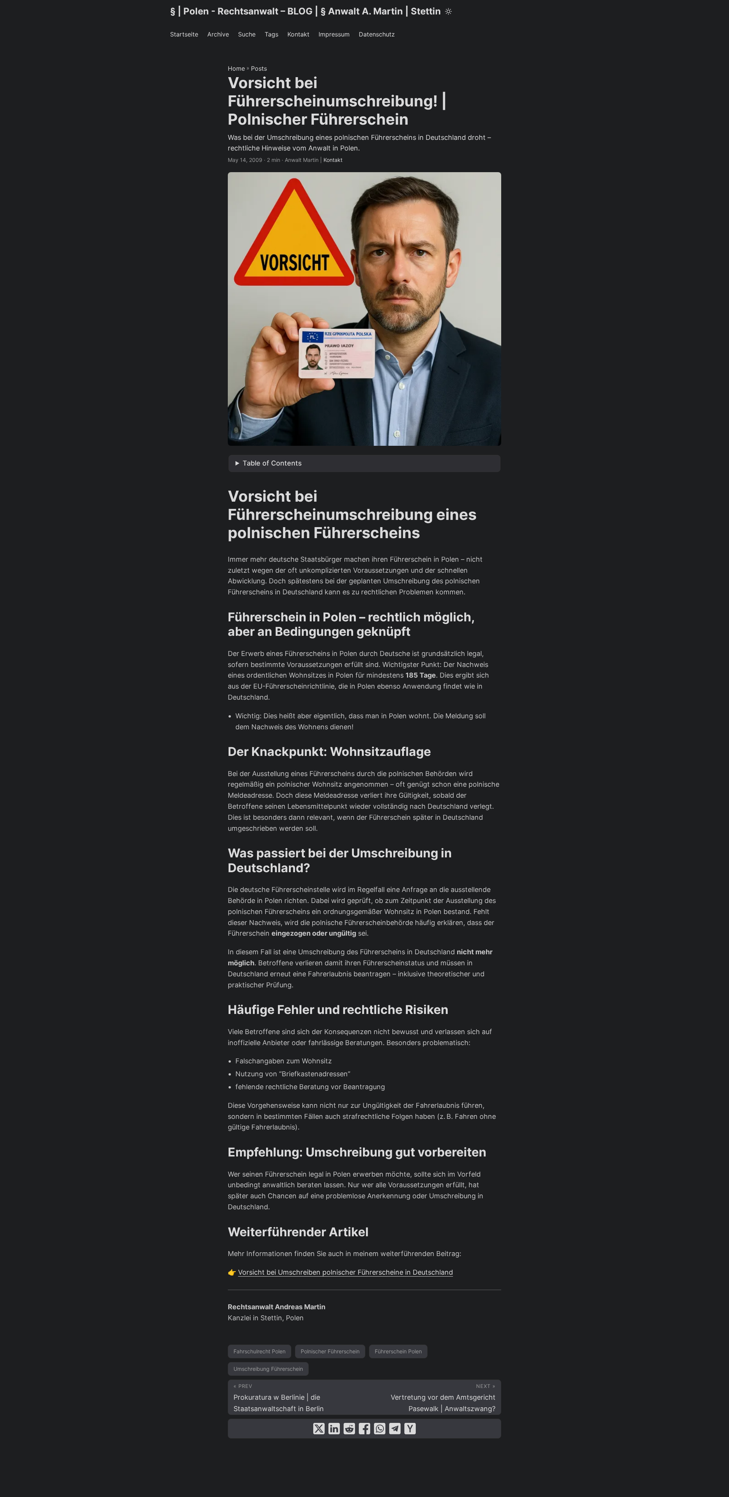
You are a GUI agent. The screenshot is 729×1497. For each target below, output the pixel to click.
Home (236, 68)
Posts (259, 68)
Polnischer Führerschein (330, 1351)
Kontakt (332, 160)
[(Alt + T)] (448, 11)
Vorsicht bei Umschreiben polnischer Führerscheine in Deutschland (345, 1272)
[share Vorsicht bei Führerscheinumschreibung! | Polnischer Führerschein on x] (319, 1428)
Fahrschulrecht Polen (260, 1351)
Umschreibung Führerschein (268, 1369)
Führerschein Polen (398, 1351)
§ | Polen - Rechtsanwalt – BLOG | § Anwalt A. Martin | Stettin (305, 11)
